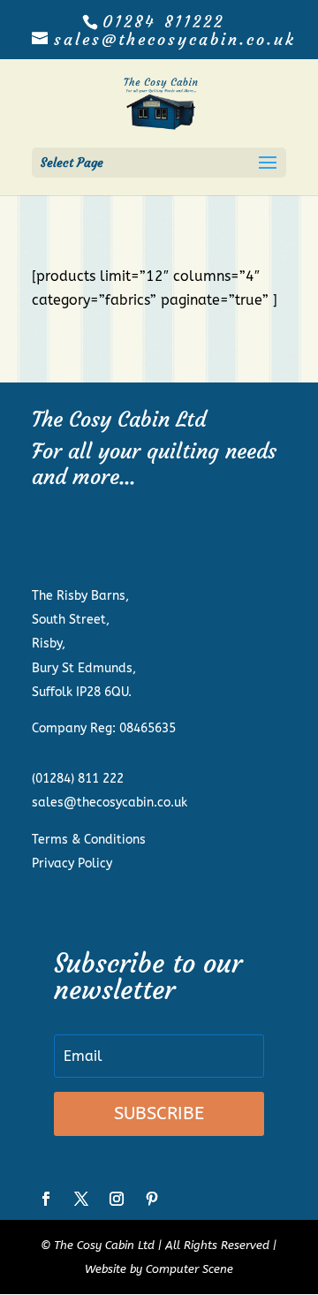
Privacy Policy (72, 863)
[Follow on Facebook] (46, 1199)
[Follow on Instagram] (116, 1199)
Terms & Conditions (89, 839)
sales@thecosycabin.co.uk (109, 802)
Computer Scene (189, 1269)
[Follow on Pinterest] (152, 1199)
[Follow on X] (81, 1199)
